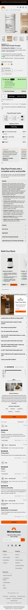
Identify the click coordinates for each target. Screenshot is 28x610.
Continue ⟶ (20, 311)
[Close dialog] (26, 296)
